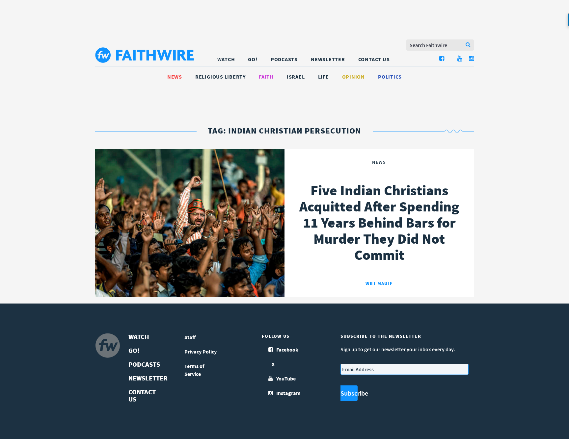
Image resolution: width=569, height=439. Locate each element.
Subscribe (349, 393)
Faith (266, 76)
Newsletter (328, 59)
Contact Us (374, 59)
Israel (296, 76)
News (174, 76)
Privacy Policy (200, 351)
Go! (252, 59)
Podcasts (284, 59)
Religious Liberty (220, 76)
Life (323, 76)
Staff (190, 337)
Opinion (353, 76)
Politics (390, 76)
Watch (226, 59)
